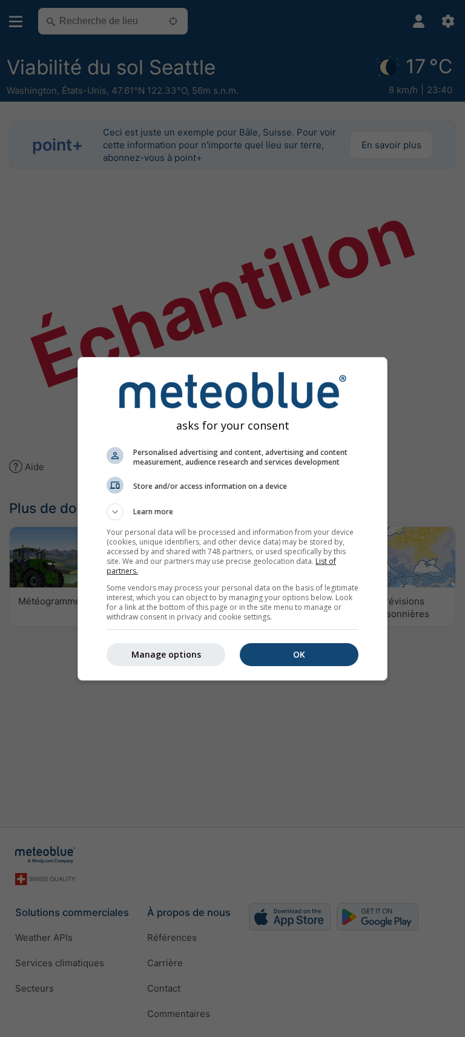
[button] (232, 511)
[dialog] (233, 519)
